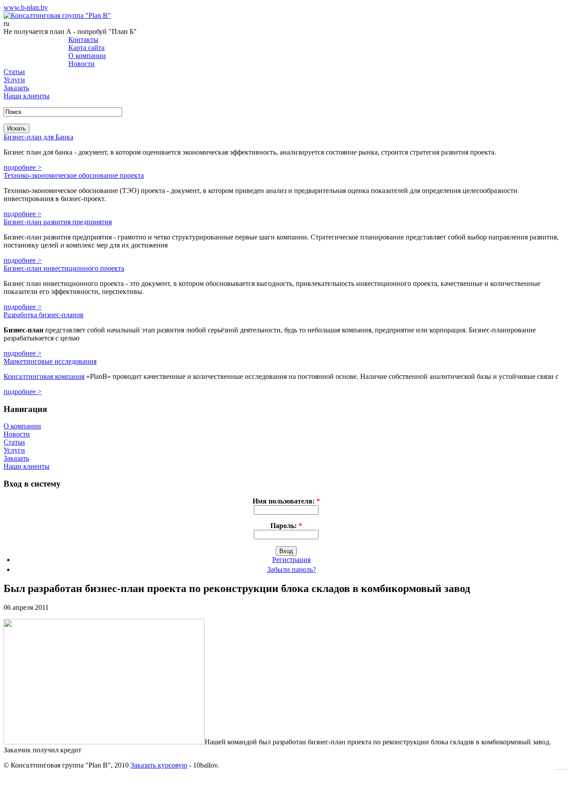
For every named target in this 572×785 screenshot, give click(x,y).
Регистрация (291, 559)
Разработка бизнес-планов (44, 315)
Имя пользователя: (286, 501)
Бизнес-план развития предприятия (58, 222)
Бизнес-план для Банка (38, 137)
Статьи (14, 72)
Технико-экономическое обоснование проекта (74, 175)
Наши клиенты (27, 96)
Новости (81, 63)
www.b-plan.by (26, 7)
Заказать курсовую (158, 765)
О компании (87, 55)
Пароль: (286, 525)
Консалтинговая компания (44, 376)
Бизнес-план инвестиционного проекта (64, 268)
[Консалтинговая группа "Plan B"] (57, 15)
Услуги (14, 80)
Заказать (16, 88)
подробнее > (23, 167)
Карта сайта (86, 47)
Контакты (83, 39)
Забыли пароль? (291, 569)
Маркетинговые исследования (50, 361)
